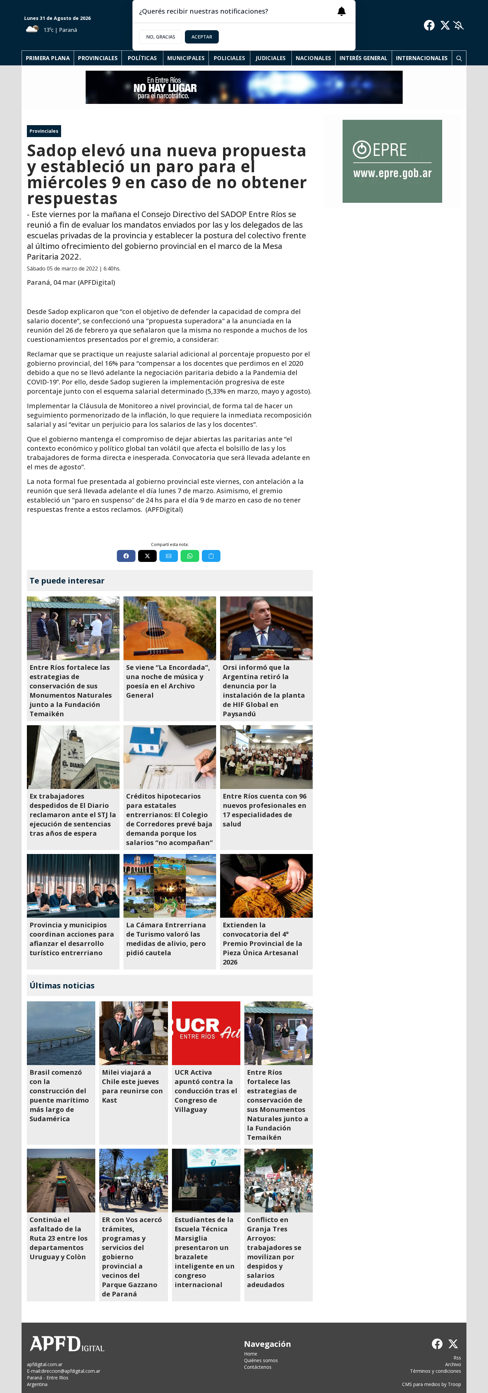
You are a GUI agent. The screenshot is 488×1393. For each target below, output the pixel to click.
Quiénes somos (261, 1360)
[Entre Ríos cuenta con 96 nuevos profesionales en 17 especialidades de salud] (266, 757)
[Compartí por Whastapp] (190, 556)
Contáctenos (258, 1367)
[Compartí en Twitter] (147, 556)
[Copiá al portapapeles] (211, 556)
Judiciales (271, 58)
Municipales (185, 58)
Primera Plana (48, 58)
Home (250, 1354)
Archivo (453, 1364)
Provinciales (98, 58)
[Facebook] (429, 25)
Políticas (142, 58)
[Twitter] (445, 25)
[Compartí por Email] (168, 556)
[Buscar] (459, 58)
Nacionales (313, 58)
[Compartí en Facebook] (126, 556)
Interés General (364, 58)
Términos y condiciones (435, 1371)
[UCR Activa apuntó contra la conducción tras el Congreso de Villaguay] (206, 1033)
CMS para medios (421, 1384)
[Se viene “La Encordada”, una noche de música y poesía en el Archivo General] (169, 628)
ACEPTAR (202, 37)
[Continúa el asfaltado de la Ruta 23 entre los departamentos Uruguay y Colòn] (61, 1180)
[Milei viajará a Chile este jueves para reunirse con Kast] (133, 1033)
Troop (454, 1384)
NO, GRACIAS (160, 37)
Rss (457, 1357)
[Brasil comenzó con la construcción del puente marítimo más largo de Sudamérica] (61, 1033)
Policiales (229, 58)
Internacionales (422, 58)
